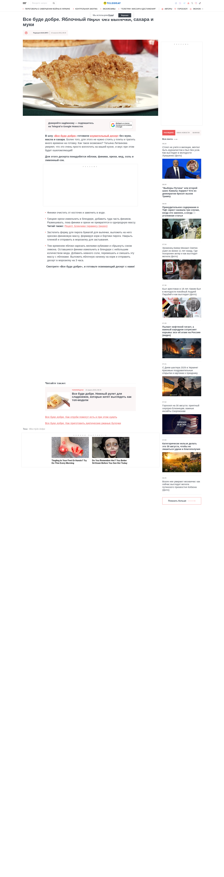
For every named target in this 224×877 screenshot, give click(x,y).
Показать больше (177, 501)
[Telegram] (184, 3)
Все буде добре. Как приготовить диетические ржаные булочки (83, 423)
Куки (110, 15)
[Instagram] (196, 3)
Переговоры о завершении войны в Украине (47, 9)
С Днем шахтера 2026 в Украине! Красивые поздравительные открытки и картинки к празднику (180, 370)
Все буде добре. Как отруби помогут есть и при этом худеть (81, 417)
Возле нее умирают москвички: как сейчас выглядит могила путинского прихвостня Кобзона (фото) (181, 485)
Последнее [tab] (169, 133)
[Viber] (180, 3)
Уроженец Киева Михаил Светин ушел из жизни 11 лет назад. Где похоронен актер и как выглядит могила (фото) (180, 252)
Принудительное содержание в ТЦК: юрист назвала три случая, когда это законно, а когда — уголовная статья (181, 211)
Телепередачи (77, 390)
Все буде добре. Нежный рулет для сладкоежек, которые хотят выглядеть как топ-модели (101, 397)
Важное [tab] (196, 133)
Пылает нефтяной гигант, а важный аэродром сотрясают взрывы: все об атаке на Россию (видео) (181, 331)
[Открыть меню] (24, 3)
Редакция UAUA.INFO (40, 33)
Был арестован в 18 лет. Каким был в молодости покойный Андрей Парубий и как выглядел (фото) (181, 292)
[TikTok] (200, 3)
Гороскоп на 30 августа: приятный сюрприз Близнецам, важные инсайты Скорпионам (180, 408)
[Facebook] (176, 3)
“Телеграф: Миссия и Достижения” (138, 9)
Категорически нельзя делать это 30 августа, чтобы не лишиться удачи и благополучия (181, 446)
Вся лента (167, 139)
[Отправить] (53, 3)
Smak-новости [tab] (183, 133)
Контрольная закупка (86, 9)
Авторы (168, 9)
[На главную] (112, 3)
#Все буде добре (37, 429)
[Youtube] (188, 3)
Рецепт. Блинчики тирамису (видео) (86, 226)
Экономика (198, 9)
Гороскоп (182, 9)
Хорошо (124, 15)
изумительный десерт (104, 135)
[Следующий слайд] (202, 9)
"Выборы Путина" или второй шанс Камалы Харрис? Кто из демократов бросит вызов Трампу (179, 192)
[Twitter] (192, 3)
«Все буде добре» (65, 135)
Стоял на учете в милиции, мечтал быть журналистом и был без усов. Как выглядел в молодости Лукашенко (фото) (181, 151)
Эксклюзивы (109, 9)
